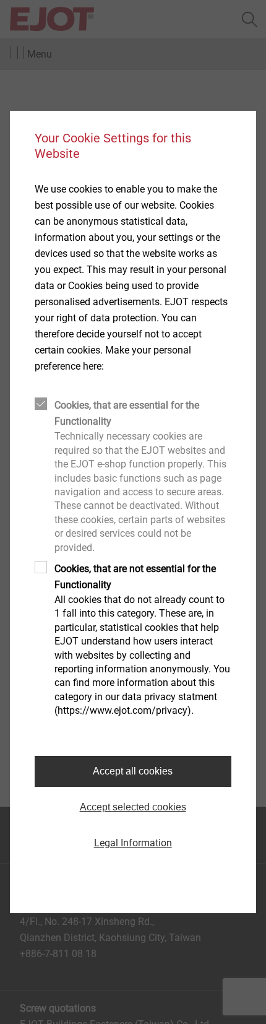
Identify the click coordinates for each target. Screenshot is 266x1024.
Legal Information (133, 843)
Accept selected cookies (133, 807)
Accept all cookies (133, 771)
